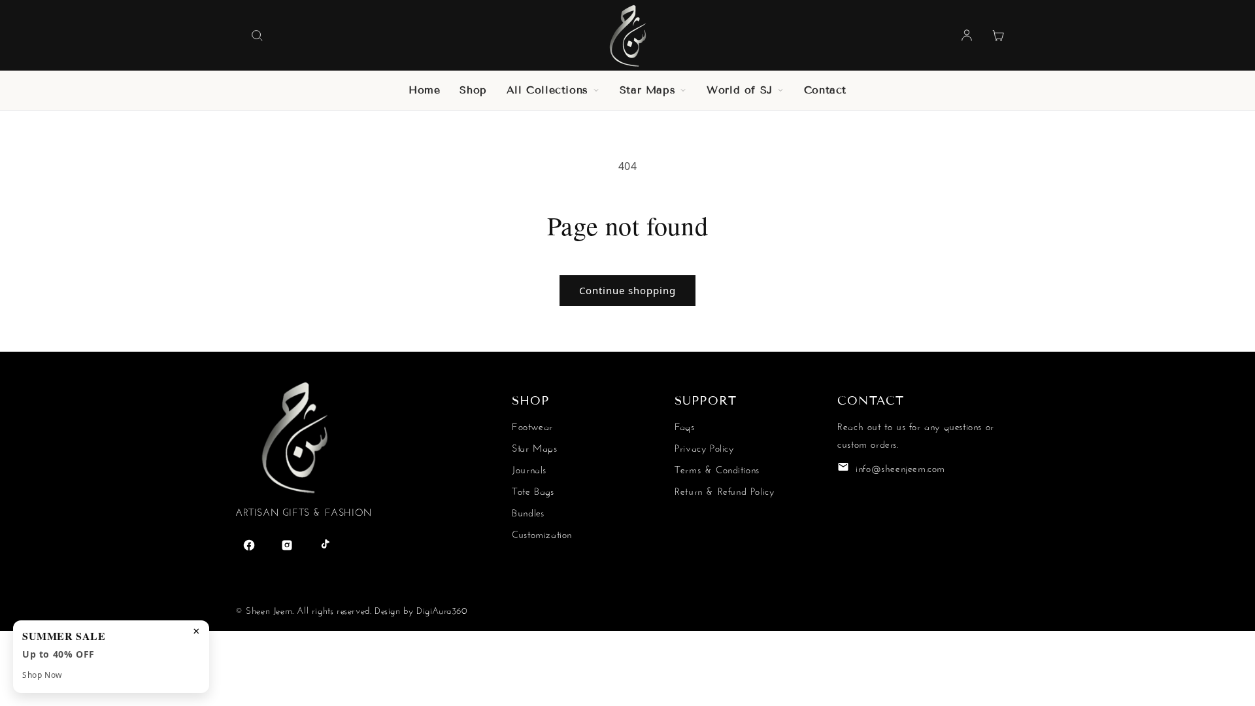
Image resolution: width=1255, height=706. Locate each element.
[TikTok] (325, 545)
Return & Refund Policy (724, 489)
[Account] (967, 35)
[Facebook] (249, 545)
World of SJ (740, 90)
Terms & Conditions (717, 468)
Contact (825, 90)
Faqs (684, 425)
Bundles (528, 511)
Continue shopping (627, 290)
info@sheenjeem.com (900, 467)
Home (424, 90)
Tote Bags (533, 489)
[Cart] (998, 35)
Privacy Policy (704, 446)
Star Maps (647, 90)
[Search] (257, 35)
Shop (473, 90)
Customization (542, 533)
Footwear (532, 425)
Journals (529, 468)
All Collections (547, 90)
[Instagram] (287, 545)
